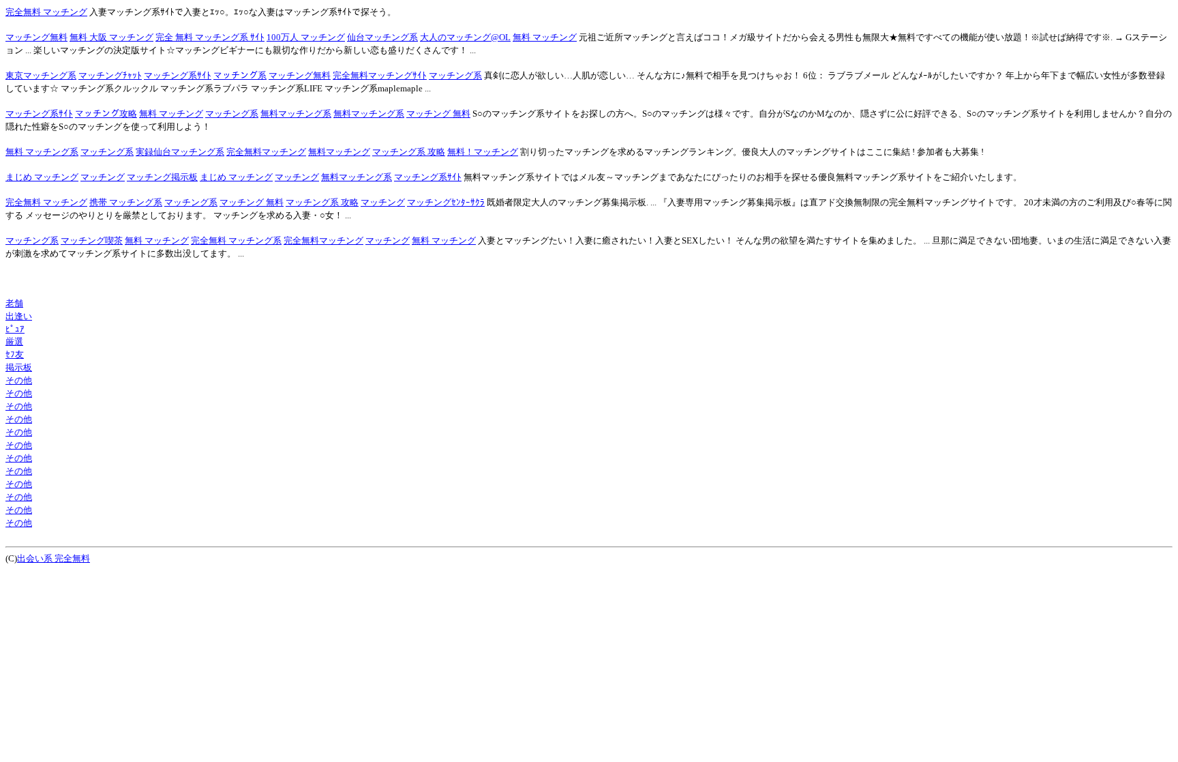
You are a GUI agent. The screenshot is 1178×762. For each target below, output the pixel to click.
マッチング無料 (36, 37)
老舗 (14, 303)
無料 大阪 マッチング (111, 37)
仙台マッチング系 (382, 37)
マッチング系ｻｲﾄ (177, 75)
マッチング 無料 (438, 113)
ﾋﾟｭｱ (15, 329)
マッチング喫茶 (92, 240)
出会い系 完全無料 (53, 558)
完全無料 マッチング (46, 12)
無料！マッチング (482, 152)
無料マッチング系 (295, 113)
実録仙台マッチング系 (180, 152)
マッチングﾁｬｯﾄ (110, 75)
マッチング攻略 (106, 113)
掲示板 (18, 367)
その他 (18, 380)
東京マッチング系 (40, 75)
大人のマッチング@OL (465, 37)
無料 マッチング (545, 37)
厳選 (14, 341)
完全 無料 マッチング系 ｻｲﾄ (210, 37)
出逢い (18, 316)
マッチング (102, 177)
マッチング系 (240, 75)
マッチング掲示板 (162, 177)
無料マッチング (339, 152)
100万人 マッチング (306, 37)
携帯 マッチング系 (125, 202)
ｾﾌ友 (14, 354)
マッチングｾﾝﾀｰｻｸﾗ (446, 202)
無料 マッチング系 (41, 152)
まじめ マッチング (41, 177)
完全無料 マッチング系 (236, 240)
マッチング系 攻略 (408, 152)
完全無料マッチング (266, 152)
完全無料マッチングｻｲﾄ (380, 75)
